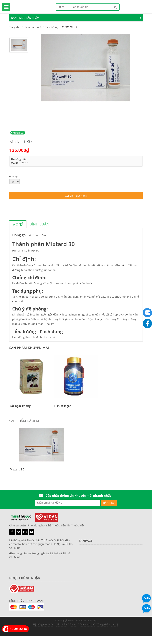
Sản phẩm (61, 624)
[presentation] (18, 225)
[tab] (18, 224)
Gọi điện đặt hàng (76, 195)
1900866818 (18, 629)
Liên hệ (114, 624)
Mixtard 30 (18, 132)
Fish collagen (63, 406)
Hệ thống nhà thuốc (43, 624)
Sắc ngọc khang (20, 406)
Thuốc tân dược (33, 27)
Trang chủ (14, 27)
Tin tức (73, 624)
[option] (18, 46)
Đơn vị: (13, 176)
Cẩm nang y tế (87, 624)
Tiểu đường (51, 27)
